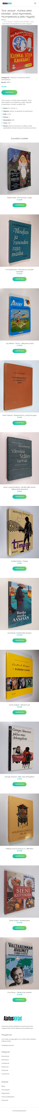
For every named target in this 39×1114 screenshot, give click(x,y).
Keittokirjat (5, 1060)
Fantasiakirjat (5, 79)
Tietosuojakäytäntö (7, 1097)
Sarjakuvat (5, 1067)
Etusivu (3, 20)
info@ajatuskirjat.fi (7, 1045)
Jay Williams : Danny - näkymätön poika (20, 343)
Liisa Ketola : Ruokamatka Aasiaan (19, 633)
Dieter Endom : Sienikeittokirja (19, 920)
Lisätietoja (9, 92)
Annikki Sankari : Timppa (19, 561)
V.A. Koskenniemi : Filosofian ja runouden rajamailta (19, 271)
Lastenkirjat (5, 1063)
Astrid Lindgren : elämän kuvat (19, 705)
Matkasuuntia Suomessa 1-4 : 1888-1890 (19, 849)
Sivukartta (4, 1100)
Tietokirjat (13, 77)
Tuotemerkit (21, 77)
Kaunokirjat (5, 1056)
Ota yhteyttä (5, 1090)
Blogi (3, 1086)
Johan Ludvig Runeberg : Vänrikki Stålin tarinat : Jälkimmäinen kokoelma (19, 488)
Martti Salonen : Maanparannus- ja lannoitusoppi (19, 415)
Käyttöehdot (5, 1093)
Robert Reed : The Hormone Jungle (19, 198)
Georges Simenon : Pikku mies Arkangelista (19, 777)
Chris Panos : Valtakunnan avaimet (19, 992)
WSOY (28, 77)
